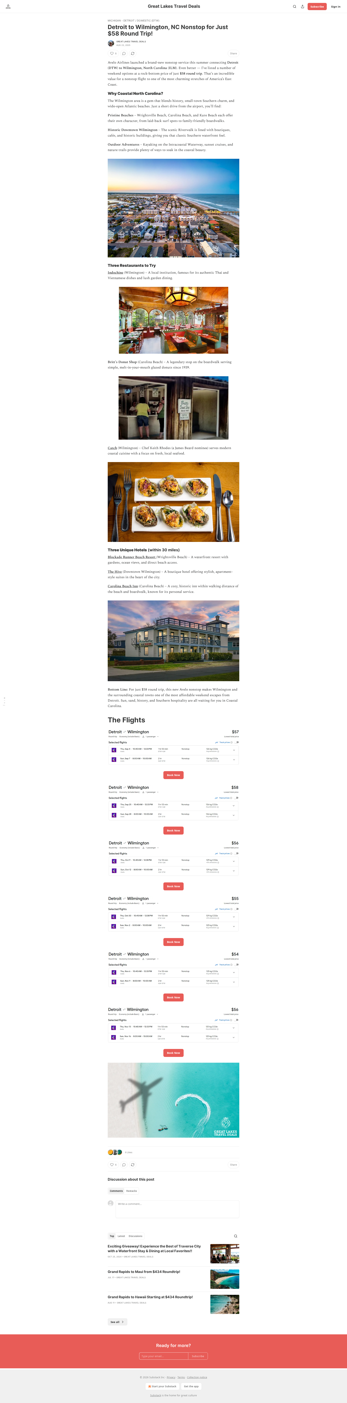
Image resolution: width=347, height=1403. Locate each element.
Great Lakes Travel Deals (131, 41)
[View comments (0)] (124, 53)
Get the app (191, 1386)
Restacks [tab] (131, 1191)
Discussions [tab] (135, 1236)
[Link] (103, 93)
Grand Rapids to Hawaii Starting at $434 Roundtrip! (150, 1297)
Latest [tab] (121, 1236)
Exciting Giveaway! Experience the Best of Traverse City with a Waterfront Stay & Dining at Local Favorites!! (154, 1248)
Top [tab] (112, 1236)
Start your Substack (164, 1386)
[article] (173, 1254)
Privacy (171, 1377)
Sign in (335, 6)
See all (115, 1322)
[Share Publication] (302, 6)
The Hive (115, 571)
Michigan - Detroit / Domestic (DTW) (133, 20)
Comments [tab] (116, 1191)
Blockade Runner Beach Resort (131, 557)
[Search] (294, 6)
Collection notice (197, 1377)
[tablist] (123, 1191)
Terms (181, 1377)
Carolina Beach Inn (123, 586)
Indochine (115, 272)
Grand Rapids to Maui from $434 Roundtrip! (144, 1272)
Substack (155, 1395)
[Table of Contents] (4, 701)
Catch (112, 448)
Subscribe (317, 6)
